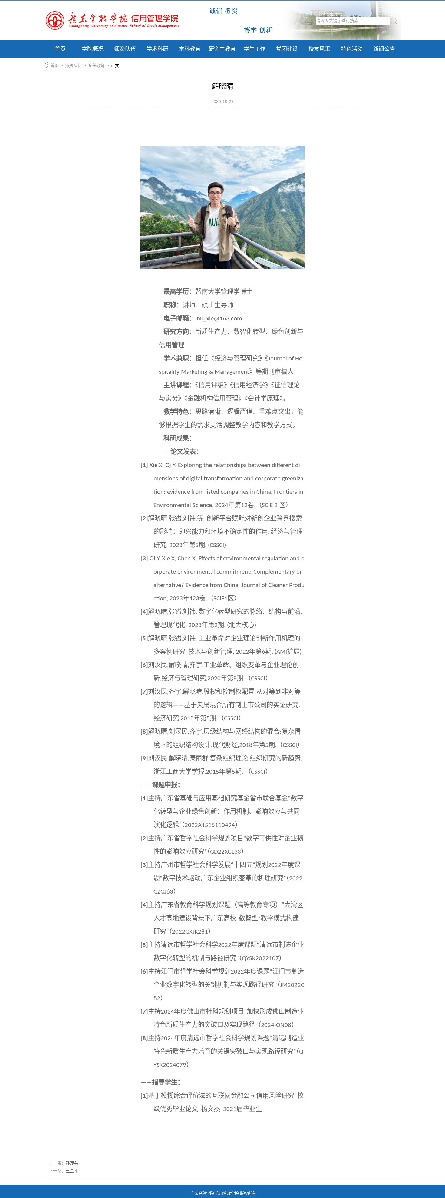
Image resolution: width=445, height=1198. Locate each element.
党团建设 (287, 49)
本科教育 (190, 49)
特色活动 (352, 49)
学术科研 (157, 49)
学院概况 (93, 49)
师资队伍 (125, 49)
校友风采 (319, 49)
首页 (60, 49)
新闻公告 (384, 49)
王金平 (72, 1170)
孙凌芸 (72, 1163)
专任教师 (96, 65)
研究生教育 (222, 49)
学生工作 (254, 49)
